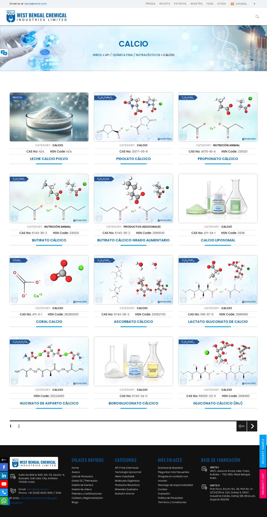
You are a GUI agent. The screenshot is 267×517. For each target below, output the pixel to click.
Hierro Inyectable (124, 476)
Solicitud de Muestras (170, 467)
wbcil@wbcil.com (35, 3)
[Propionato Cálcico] (218, 117)
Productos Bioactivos (127, 485)
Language (4, 53)
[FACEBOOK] (4, 467)
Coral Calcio (49, 321)
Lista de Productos (82, 476)
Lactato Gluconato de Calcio (218, 321)
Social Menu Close (4, 459)
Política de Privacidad (170, 498)
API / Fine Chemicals (127, 467)
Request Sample (263, 451)
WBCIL (97, 55)
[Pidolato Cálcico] (133, 117)
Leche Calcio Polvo (49, 158)
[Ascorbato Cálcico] (133, 279)
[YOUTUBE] (4, 484)
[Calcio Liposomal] (218, 198)
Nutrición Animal (124, 493)
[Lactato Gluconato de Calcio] (218, 279)
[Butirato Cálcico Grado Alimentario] (133, 198)
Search (257, 16)
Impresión (164, 493)
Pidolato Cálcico (133, 158)
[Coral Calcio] (49, 279)
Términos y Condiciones (172, 502)
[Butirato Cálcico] (49, 198)
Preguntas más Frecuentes (173, 472)
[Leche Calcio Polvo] (49, 117)
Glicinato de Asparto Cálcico (49, 403)
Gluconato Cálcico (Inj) (218, 403)
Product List (263, 483)
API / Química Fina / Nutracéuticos (132, 55)
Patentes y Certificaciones (87, 493)
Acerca (76, 472)
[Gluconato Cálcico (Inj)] (218, 361)
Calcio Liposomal (218, 240)
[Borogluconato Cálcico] (133, 361)
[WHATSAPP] (4, 501)
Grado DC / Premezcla (84, 480)
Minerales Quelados (126, 489)
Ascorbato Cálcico (133, 321)
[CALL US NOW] (4, 492)
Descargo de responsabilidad (175, 485)
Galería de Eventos (82, 485)
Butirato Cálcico (49, 240)
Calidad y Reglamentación (87, 498)
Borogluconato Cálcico (133, 403)
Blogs (75, 502)
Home (75, 467)
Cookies (162, 489)
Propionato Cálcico (218, 158)
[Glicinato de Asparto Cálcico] (49, 361)
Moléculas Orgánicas (127, 480)
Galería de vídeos (82, 489)
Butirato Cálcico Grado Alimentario (133, 240)
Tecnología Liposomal (128, 472)
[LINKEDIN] (4, 475)
